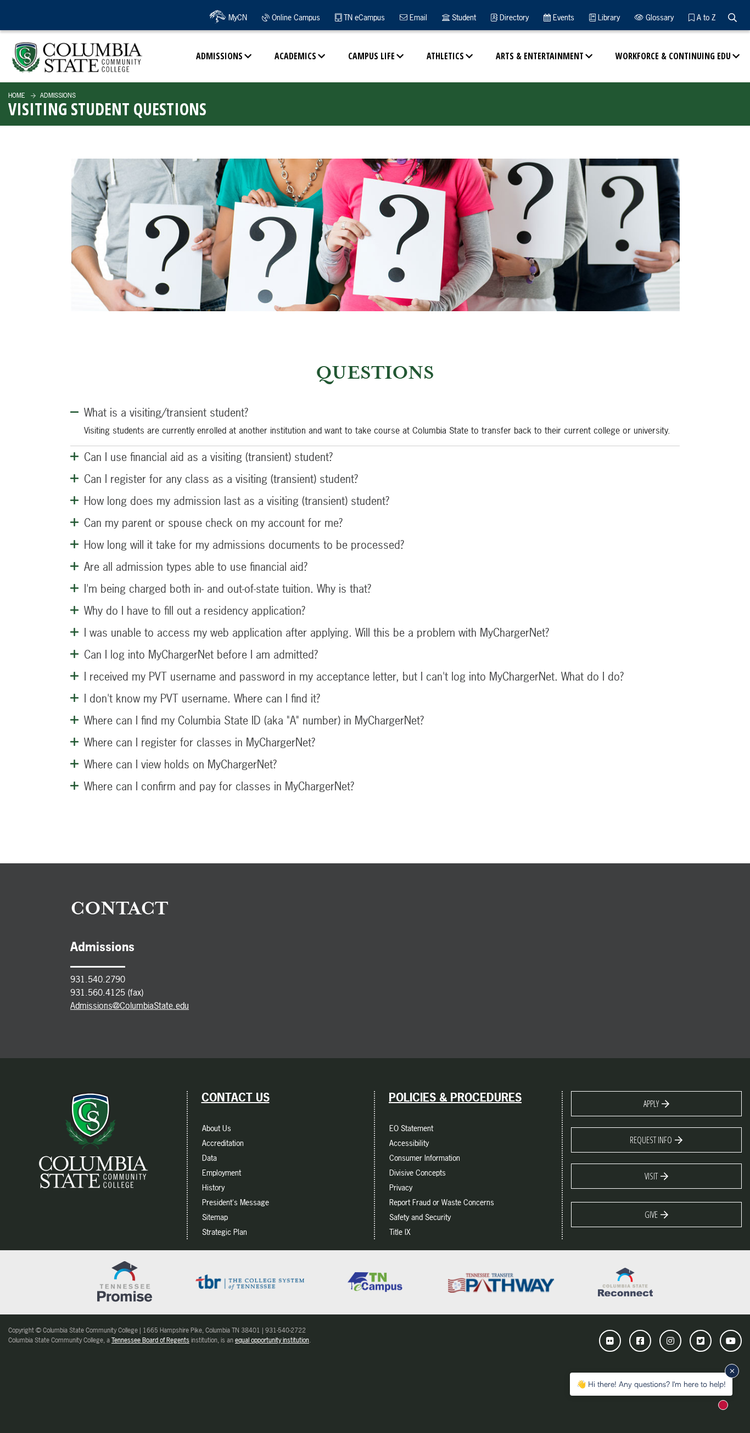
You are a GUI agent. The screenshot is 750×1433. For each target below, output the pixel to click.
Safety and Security (420, 1217)
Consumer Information (424, 1158)
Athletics (445, 56)
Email (417, 17)
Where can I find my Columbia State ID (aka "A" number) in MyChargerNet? (254, 720)
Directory (513, 17)
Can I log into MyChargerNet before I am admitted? (201, 654)
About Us (216, 1128)
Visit (651, 1176)
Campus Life (371, 56)
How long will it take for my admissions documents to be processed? (244, 544)
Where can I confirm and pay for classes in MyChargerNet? (219, 786)
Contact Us (236, 1097)
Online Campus (295, 17)
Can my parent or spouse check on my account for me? (213, 522)
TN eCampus (363, 17)
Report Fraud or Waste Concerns (441, 1202)
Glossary (658, 17)
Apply (651, 1104)
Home (16, 95)
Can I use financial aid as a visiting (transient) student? (208, 456)
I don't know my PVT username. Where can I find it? (202, 698)
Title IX (400, 1232)
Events (562, 17)
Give (651, 1215)
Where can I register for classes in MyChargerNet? (199, 742)
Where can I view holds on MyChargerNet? (180, 764)
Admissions (219, 56)
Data (209, 1158)
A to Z (705, 17)
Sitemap (215, 1217)
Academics (295, 56)
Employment (221, 1172)
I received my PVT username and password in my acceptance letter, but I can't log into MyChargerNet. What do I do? (354, 676)
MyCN (236, 17)
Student (463, 17)
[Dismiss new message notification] (732, 1371)
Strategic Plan (224, 1232)
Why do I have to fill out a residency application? (194, 610)
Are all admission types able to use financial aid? (195, 566)
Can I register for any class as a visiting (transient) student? (221, 478)
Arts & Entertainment (540, 56)
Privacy (400, 1187)
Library (608, 17)
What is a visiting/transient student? (166, 412)
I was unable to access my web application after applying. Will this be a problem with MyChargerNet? (316, 632)
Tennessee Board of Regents (150, 1340)
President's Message (235, 1202)
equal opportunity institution (272, 1340)
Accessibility (409, 1143)
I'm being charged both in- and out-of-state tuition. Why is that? (227, 588)
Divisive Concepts (417, 1172)
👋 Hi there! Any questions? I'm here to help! (651, 1384)
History (213, 1187)
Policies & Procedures (455, 1097)
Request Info (651, 1140)
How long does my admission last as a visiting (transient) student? (236, 500)
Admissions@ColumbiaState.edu (129, 1005)
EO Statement (411, 1128)
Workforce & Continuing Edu (673, 56)
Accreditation (223, 1143)
